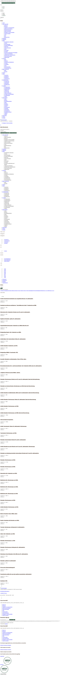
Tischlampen (6, 82)
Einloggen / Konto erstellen (9, 32)
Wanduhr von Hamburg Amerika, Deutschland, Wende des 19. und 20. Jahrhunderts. (19, 453)
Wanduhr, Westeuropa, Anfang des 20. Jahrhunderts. (12, 547)
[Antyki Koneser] (3, 119)
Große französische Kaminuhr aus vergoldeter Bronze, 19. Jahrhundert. (16, 298)
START (3, 22)
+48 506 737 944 (3, 1)
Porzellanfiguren (7, 88)
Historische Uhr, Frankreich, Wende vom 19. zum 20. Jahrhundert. (15, 312)
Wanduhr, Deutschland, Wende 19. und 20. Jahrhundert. (13, 439)
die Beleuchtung (5, 79)
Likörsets (5, 103)
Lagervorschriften (7, 31)
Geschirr (5, 106)
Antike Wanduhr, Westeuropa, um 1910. (9, 507)
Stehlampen (6, 83)
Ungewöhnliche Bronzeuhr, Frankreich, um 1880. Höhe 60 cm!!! (14, 325)
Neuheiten (4, 38)
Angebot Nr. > (3, 300)
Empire (5, 251)
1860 (5, 270)
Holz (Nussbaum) (7, 258)
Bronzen (5, 71)
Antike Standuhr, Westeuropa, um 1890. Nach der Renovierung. (14, 413)
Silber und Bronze (5, 69)
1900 (5, 273)
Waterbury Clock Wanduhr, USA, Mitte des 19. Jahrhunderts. (14, 554)
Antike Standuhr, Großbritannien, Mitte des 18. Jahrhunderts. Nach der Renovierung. (19, 392)
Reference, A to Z (44, 290)
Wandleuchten (7, 84)
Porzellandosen (7, 95)
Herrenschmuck (7, 66)
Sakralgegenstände (8, 101)
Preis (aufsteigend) (30, 290)
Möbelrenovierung (7, 30)
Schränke (6, 51)
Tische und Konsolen (8, 56)
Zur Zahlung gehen (13, 132)
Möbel (3, 40)
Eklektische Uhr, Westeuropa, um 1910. (9, 493)
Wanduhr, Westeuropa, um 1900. (7, 460)
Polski (3, 13)
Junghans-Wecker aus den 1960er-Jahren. (10, 372)
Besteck (5, 100)
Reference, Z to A (51, 290)
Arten (5, 34)
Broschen (6, 60)
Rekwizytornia (6, 37)
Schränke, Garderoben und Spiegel (10, 52)
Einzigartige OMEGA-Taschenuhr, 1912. (9, 352)
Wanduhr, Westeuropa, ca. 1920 (7, 540)
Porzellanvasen (7, 87)
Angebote (4, 39)
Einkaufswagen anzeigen (5, 132)
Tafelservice (6, 90)
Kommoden (6, 50)
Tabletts (5, 113)
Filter (1, 288)
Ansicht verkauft (7, 33)
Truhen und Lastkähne (8, 53)
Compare (9, 649)
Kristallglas (6, 104)
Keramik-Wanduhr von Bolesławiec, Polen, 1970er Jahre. (13, 359)
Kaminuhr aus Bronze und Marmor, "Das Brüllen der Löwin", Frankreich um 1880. (18, 305)
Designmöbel (6, 57)
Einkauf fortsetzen (3, 645)
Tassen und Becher (7, 93)
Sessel (5, 49)
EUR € (3, 6)
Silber (5, 70)
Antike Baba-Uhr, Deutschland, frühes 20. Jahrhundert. (13, 339)
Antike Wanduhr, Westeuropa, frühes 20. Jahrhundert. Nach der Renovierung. (18, 399)
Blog (5, 36)
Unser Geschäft (5, 24)
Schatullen (6, 108)
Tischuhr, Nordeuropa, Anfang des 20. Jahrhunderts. (12, 527)
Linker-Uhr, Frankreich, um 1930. (7, 534)
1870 (5, 271)
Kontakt (3, 117)
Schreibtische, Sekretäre (8, 41)
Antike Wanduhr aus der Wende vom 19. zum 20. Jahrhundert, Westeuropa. (17, 446)
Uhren (5, 65)
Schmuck (4, 58)
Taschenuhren (7, 78)
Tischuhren (6, 75)
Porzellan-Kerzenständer (9, 94)
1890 (5, 272)
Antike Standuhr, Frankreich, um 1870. (9, 345)
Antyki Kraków (5, 611)
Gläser (5, 102)
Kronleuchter (6, 81)
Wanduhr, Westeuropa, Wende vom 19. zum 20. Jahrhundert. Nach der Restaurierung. (20, 379)
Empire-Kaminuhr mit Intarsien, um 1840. (9, 520)
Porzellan (4, 85)
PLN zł (3, 8)
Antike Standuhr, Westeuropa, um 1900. (9, 406)
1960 (5, 277)
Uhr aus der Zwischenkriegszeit (7, 567)
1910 (5, 274)
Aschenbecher (7, 110)
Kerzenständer (7, 107)
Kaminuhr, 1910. (3, 581)
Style (3, 610)
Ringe (5, 59)
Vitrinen (5, 43)
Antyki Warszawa (5, 613)
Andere (5, 96)
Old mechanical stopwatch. (6, 419)
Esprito (6, 623)
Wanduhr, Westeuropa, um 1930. (7, 466)
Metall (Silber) (7, 261)
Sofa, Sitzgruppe (7, 44)
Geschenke (4, 115)
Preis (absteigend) (37, 290)
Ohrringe (6, 63)
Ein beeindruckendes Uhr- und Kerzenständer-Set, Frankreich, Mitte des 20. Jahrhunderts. (21, 366)
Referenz (6, 26)
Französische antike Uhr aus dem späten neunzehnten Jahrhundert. (16, 574)
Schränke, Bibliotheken (8, 45)
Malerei (3, 72)
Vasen (5, 98)
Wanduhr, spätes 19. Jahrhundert (8, 560)
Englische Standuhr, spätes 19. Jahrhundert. (10, 318)
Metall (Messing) (7, 260)
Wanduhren (6, 77)
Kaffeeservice (6, 89)
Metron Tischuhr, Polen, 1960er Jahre (8, 513)
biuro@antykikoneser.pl (11, 1)
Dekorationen (4, 97)
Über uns (6, 25)
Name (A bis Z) (18, 290)
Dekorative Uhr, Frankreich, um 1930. (8, 473)
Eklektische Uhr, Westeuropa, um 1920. (9, 480)
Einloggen (9, 645)
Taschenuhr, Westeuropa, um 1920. (8, 433)
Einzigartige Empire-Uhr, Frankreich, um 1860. (10, 332)
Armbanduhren (7, 177)
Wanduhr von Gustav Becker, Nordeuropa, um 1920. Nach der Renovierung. (17, 386)
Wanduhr (6, 243)
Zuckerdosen (6, 109)
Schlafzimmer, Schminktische (9, 55)
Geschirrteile (6, 91)
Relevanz (13, 290)
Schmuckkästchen (7, 68)
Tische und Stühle (7, 47)
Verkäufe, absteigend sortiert (6, 290)
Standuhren (6, 76)
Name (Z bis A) (24, 290)
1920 (5, 276)
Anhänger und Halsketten (9, 62)
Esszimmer (6, 46)
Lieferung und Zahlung (8, 28)
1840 (5, 268)
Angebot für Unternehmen (9, 27)
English (3, 14)
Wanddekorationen (7, 112)
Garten (3, 116)
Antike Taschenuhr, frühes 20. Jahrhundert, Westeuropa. (13, 426)
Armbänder (6, 64)
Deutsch (3, 15)
